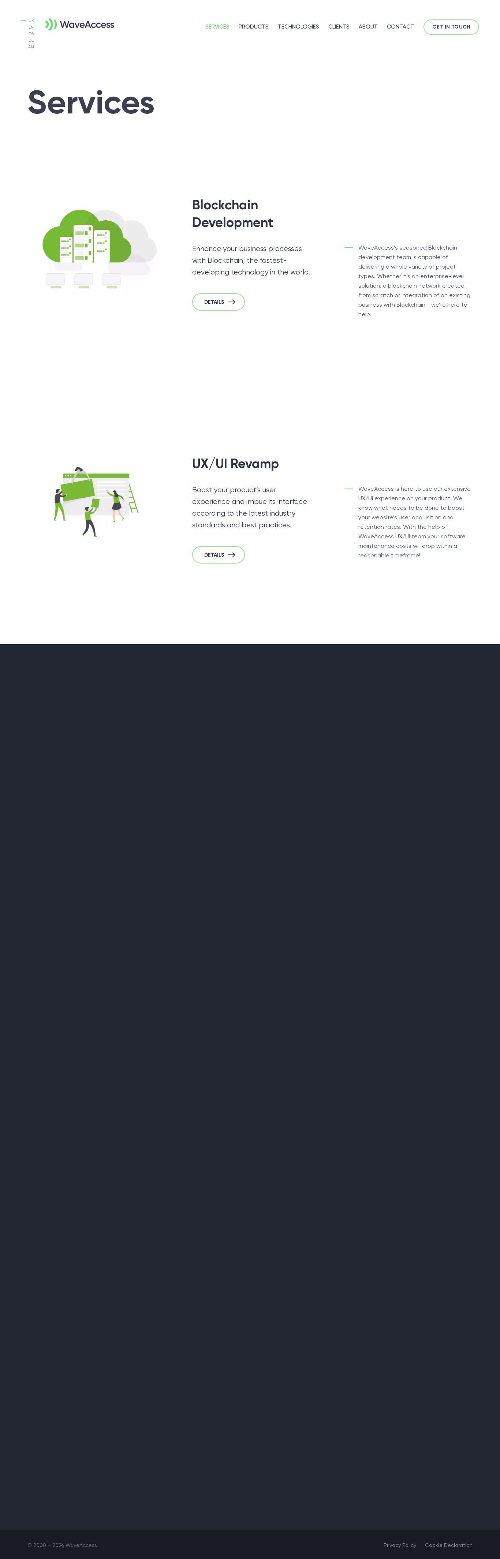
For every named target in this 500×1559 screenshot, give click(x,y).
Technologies (298, 26)
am (31, 47)
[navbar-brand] (68, 23)
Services (217, 26)
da (31, 33)
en (31, 27)
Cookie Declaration (449, 1545)
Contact (400, 26)
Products (254, 26)
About (368, 26)
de (31, 40)
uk (31, 20)
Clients (339, 26)
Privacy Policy (400, 1545)
